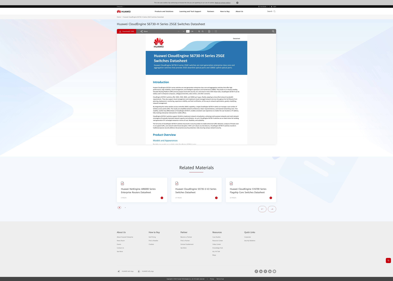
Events (119, 244)
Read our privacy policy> (223, 2)
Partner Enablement (187, 244)
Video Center (216, 244)
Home (119, 17)
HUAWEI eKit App (127, 271)
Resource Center (217, 240)
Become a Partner (186, 237)
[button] (119, 207)
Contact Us (120, 248)
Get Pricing (152, 237)
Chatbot (151, 244)
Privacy (212, 279)
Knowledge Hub (217, 248)
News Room (121, 240)
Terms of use (220, 279)
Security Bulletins (249, 240)
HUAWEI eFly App (148, 271)
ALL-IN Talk (216, 251)
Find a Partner (185, 240)
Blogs (214, 255)
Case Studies (216, 237)
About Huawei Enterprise (125, 237)
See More (120, 251)
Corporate (247, 237)
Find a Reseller (153, 240)
